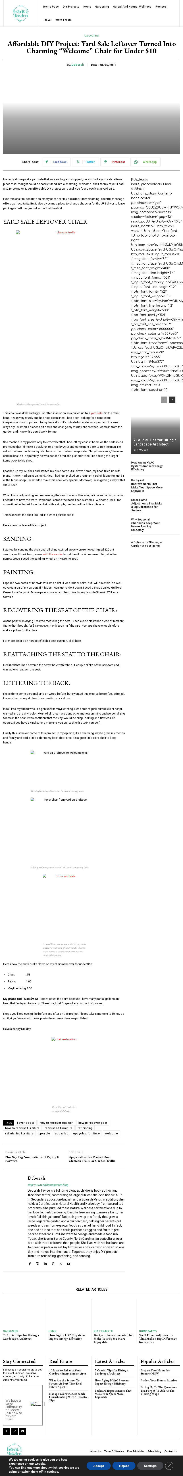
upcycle (44, 1133)
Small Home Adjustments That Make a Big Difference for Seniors (146, 505)
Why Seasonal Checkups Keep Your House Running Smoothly (145, 525)
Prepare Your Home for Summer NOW (155, 1372)
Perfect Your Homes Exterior (159, 1380)
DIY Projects (103, 1331)
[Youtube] (68, 1263)
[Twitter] (60, 1263)
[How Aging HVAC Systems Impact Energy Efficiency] (172, 466)
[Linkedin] (45, 1263)
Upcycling (91, 35)
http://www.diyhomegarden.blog (48, 1184)
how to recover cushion (56, 1122)
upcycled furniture (86, 1133)
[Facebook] (29, 1263)
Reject (124, 1466)
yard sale (96, 413)
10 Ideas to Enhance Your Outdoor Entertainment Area (67, 1372)
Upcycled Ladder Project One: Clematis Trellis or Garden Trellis (92, 1159)
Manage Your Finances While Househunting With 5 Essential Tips (68, 1397)
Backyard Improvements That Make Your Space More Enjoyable (147, 485)
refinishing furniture (19, 1133)
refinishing (85, 1128)
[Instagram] (37, 1263)
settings (52, 1471)
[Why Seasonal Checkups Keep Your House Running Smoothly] (172, 525)
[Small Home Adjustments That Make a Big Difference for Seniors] (172, 505)
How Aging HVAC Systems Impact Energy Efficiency (146, 466)
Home (52, 1331)
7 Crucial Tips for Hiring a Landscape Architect (155, 442)
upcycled (61, 1133)
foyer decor (26, 1122)
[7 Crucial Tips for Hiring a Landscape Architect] (155, 423)
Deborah (77, 64)
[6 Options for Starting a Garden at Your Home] (172, 544)
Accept (98, 1466)
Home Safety (148, 1331)
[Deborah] (14, 1220)
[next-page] (172, 400)
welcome (111, 1133)
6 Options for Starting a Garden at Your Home (146, 544)
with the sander (53, 554)
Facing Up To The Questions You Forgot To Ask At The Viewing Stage (159, 1390)
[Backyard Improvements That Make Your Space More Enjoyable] (172, 485)
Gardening (10, 1331)
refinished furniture (59, 1128)
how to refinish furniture (22, 1128)
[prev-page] (164, 400)
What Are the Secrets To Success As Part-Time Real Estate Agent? (65, 1384)
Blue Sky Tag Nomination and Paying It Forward (32, 1159)
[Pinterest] (53, 1263)
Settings (150, 1466)
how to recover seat (92, 1122)
